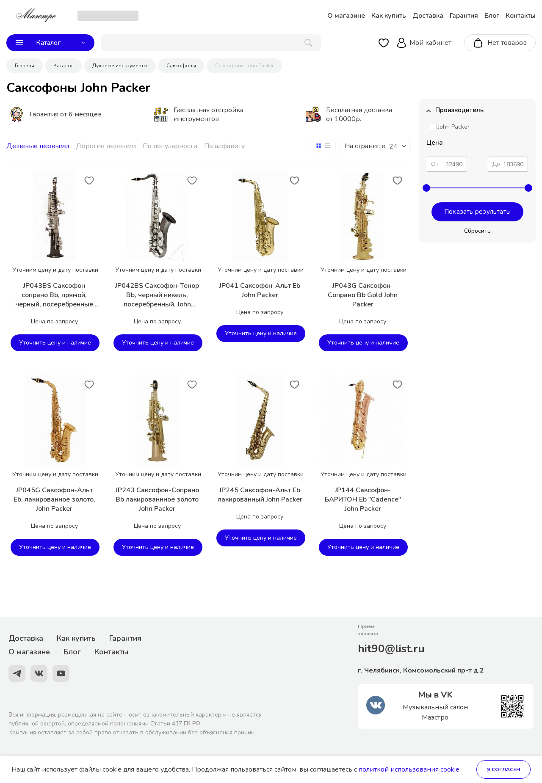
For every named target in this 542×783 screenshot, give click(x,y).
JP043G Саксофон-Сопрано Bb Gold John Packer (363, 295)
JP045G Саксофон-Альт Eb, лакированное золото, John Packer (54, 499)
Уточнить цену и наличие (55, 343)
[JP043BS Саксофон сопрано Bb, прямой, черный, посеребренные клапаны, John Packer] (54, 216)
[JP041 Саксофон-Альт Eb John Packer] (260, 216)
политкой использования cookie (409, 769)
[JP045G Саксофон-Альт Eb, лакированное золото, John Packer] (54, 420)
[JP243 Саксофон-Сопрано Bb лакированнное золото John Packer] (157, 420)
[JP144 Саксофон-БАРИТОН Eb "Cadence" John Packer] (362, 420)
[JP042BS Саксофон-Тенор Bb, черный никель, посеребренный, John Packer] (157, 216)
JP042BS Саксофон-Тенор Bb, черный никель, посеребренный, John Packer (157, 295)
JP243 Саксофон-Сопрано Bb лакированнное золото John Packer (157, 499)
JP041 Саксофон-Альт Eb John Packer (259, 290)
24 (393, 146)
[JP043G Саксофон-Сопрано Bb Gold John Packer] (362, 216)
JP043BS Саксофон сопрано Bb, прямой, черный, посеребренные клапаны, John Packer (54, 295)
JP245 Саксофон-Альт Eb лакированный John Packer (260, 494)
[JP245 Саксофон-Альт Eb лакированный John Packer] (259, 420)
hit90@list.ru (391, 648)
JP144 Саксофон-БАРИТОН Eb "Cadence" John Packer (363, 499)
